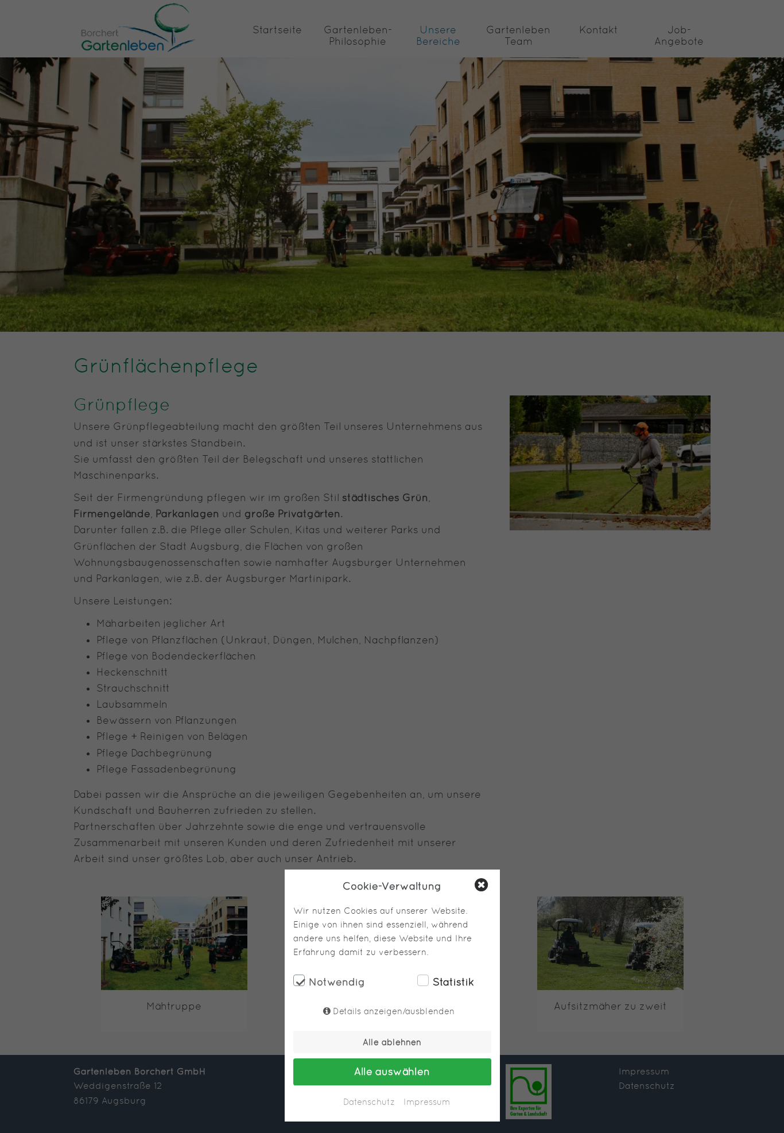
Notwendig (337, 982)
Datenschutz (369, 1102)
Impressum (426, 1102)
